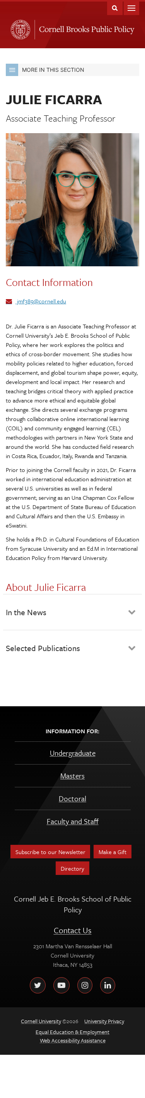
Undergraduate (73, 753)
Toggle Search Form (115, 7)
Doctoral (72, 798)
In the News (26, 612)
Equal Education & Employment (72, 1032)
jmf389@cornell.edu (40, 301)
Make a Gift (112, 852)
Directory (72, 868)
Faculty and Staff (73, 821)
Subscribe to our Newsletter (50, 852)
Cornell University (19, 27)
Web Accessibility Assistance (73, 1040)
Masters (72, 775)
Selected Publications (43, 648)
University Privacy (104, 1021)
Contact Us (73, 930)
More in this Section (53, 69)
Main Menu (131, 7)
